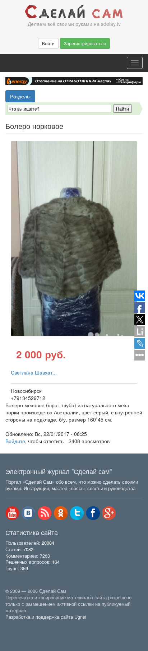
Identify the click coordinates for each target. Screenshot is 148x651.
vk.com (28, 513)
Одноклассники (61, 513)
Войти (48, 43)
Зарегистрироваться (85, 43)
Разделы (20, 96)
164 (56, 562)
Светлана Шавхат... (34, 372)
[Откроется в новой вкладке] (21, 625)
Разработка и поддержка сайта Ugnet (46, 617)
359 (24, 568)
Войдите (15, 441)
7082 (28, 549)
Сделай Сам (74, 12)
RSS (44, 513)
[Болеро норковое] (74, 238)
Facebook (93, 513)
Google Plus (109, 513)
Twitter (77, 513)
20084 (48, 543)
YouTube (12, 513)
